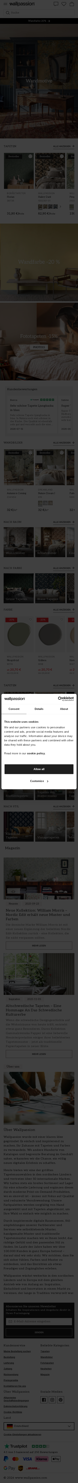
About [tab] (64, 708)
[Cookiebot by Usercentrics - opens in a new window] (58, 699)
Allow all (39, 769)
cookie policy (36, 753)
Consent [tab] (14, 708)
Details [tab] (39, 708)
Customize (37, 781)
